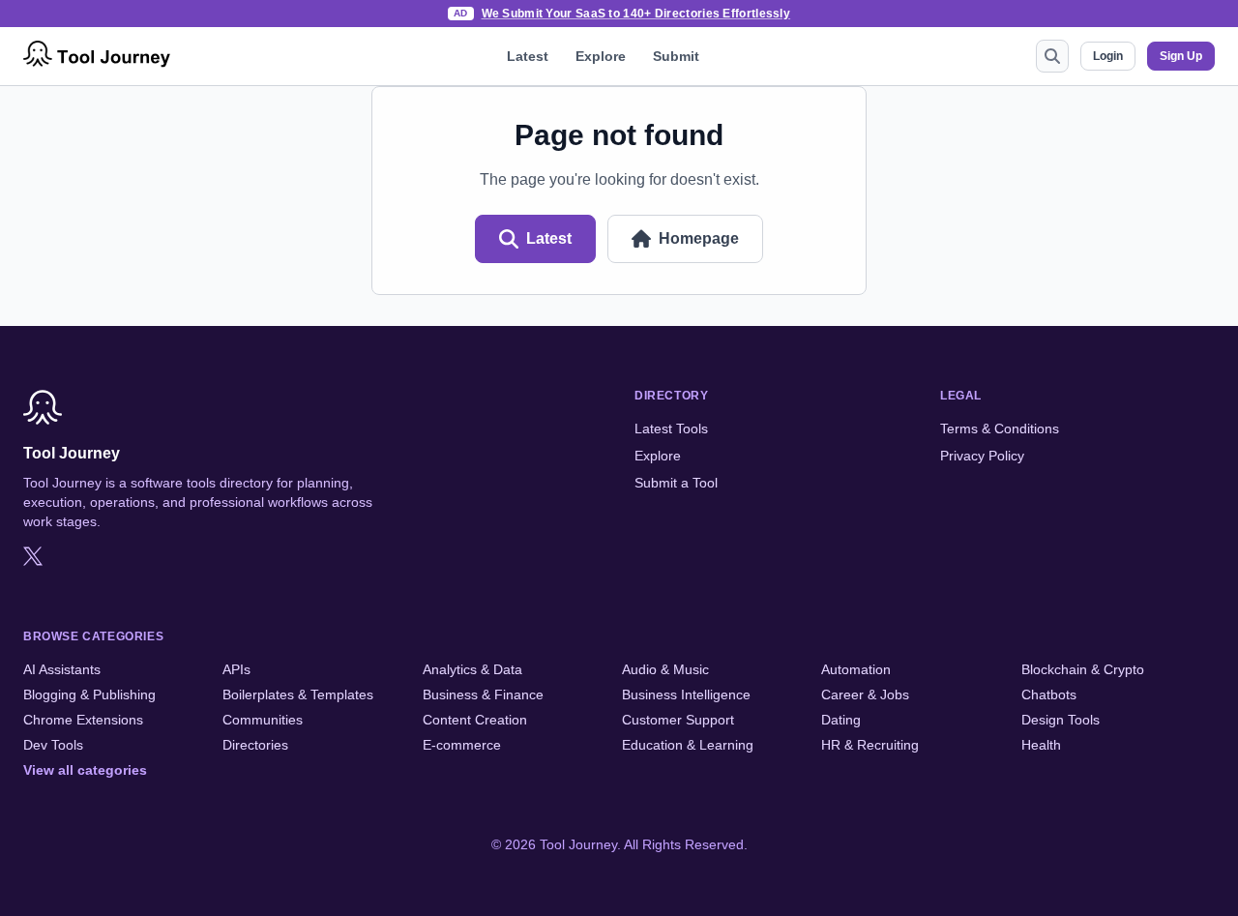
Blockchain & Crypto (1082, 669)
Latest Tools (671, 428)
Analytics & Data (472, 669)
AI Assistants (62, 669)
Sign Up (1181, 56)
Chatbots (1048, 694)
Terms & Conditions (999, 428)
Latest (527, 56)
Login (1108, 56)
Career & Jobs (865, 694)
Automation (856, 669)
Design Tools (1060, 719)
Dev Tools (53, 745)
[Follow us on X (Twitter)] (33, 556)
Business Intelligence (686, 694)
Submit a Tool (676, 482)
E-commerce (462, 745)
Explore (600, 56)
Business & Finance (483, 694)
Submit (676, 56)
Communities (262, 719)
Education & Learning (687, 745)
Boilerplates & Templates (297, 694)
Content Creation (475, 719)
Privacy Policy (982, 455)
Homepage (699, 238)
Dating (841, 719)
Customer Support (678, 719)
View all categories (85, 770)
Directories (255, 745)
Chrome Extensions (83, 719)
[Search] (1052, 56)
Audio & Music (665, 669)
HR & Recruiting (870, 745)
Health (1041, 745)
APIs (236, 669)
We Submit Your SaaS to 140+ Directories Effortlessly (636, 13)
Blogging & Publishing (89, 694)
